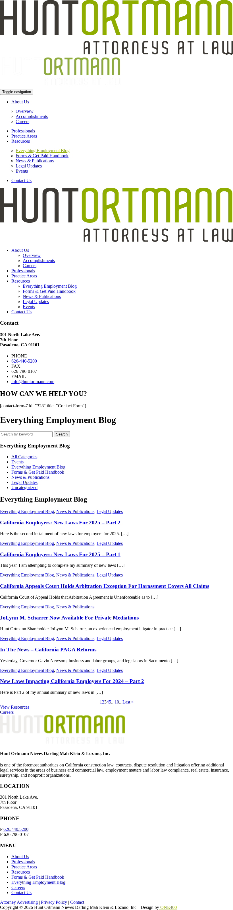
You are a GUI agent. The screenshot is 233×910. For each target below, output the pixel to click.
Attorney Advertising (19, 902)
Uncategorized (24, 487)
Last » (128, 702)
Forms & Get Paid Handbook (42, 155)
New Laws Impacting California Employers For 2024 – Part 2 (72, 681)
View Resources (14, 707)
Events (22, 171)
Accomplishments (32, 116)
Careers (22, 121)
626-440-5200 (24, 361)
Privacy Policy (54, 902)
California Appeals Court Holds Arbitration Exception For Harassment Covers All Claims (104, 586)
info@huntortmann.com (32, 381)
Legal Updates (29, 165)
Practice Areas (24, 136)
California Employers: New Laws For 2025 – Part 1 (60, 554)
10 (117, 702)
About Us (20, 101)
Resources (20, 141)
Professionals (23, 130)
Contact (77, 902)
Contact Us (21, 180)
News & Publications (35, 160)
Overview (25, 111)
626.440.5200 (15, 829)
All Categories (24, 456)
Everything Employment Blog (43, 150)
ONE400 (168, 907)
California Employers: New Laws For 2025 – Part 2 (60, 522)
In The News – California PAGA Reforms (48, 650)
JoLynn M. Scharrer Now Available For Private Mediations (69, 618)
